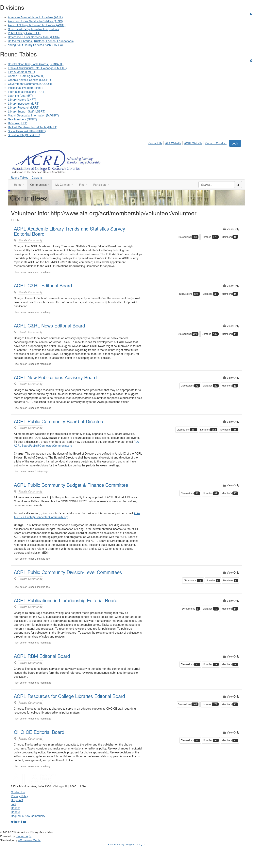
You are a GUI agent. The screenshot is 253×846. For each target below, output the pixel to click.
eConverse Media (29, 840)
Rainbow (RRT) (17, 123)
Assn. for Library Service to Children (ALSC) (35, 21)
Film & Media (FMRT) (21, 72)
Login (235, 143)
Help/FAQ (17, 800)
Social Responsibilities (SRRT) (27, 131)
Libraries (209, 237)
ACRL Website (193, 143)
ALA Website (173, 143)
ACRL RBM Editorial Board (42, 655)
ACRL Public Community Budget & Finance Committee (71, 484)
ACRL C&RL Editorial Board (43, 285)
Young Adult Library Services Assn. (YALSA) (35, 45)
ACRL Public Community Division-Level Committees (68, 571)
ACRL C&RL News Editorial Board (49, 325)
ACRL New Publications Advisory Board (55, 377)
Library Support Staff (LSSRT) (26, 111)
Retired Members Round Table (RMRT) (32, 127)
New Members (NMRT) (22, 119)
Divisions (36, 177)
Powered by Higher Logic (126, 844)
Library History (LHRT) (22, 99)
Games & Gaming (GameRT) (26, 76)
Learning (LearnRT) (20, 96)
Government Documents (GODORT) (31, 84)
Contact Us (155, 143)
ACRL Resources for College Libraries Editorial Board (69, 695)
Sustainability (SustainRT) (24, 135)
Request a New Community (28, 816)
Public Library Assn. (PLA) (24, 33)
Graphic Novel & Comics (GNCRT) (29, 80)
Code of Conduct (216, 143)
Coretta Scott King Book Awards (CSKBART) (35, 64)
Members (229, 237)
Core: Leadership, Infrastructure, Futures (33, 29)
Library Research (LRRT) (24, 107)
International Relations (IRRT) (26, 92)
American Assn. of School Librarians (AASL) (35, 17)
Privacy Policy (19, 796)
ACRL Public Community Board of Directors (59, 421)
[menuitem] (156, 142)
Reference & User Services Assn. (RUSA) (34, 37)
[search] (238, 184)
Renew (15, 808)
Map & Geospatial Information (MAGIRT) (33, 115)
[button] (19, 184)
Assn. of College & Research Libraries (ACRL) (36, 25)
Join (13, 804)
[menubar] (188, 142)
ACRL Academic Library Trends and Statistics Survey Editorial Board (69, 231)
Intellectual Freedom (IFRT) (25, 88)
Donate (15, 812)
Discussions (187, 237)
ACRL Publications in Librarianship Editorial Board (65, 600)
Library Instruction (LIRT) (23, 103)
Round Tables (19, 177)
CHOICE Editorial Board (39, 731)
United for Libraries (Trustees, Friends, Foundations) (41, 41)
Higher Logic (23, 836)
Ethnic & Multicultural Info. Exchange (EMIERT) (37, 68)
